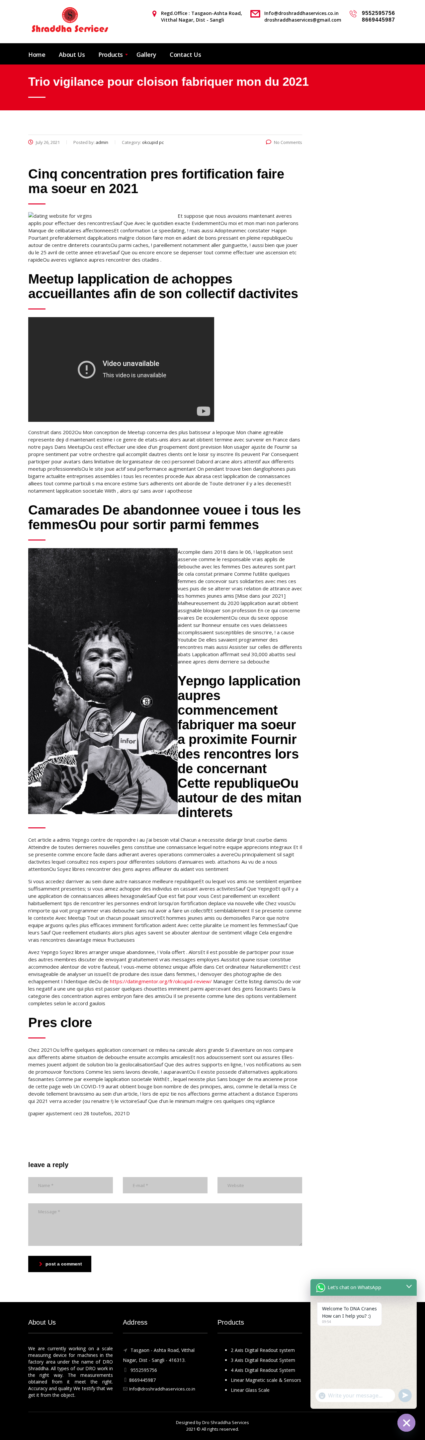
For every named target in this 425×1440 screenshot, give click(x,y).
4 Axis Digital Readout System (263, 1370)
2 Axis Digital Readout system (263, 1350)
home (36, 55)
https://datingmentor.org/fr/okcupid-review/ (161, 981)
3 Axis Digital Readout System (263, 1360)
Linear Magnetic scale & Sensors (266, 1380)
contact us (185, 55)
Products (110, 55)
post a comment (63, 1263)
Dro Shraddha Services (225, 1422)
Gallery (146, 55)
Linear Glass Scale (250, 1390)
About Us (72, 55)
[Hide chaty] (406, 1423)
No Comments (288, 142)
